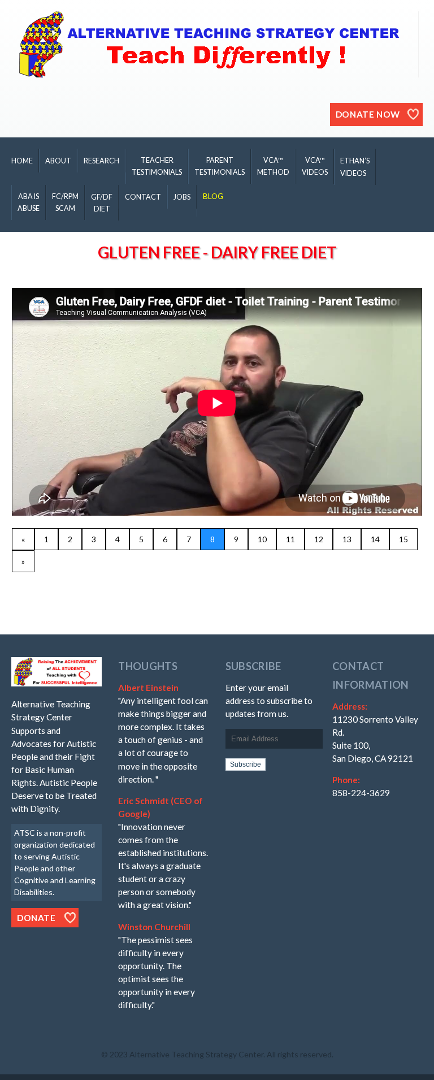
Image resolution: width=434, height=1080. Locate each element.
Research (101, 161)
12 (318, 539)
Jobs (181, 197)
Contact (143, 197)
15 (403, 539)
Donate (36, 918)
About (58, 161)
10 (262, 539)
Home (22, 161)
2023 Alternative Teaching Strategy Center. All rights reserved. (221, 1054)
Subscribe (245, 764)
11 (290, 539)
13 (346, 539)
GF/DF (101, 203)
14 (375, 539)
